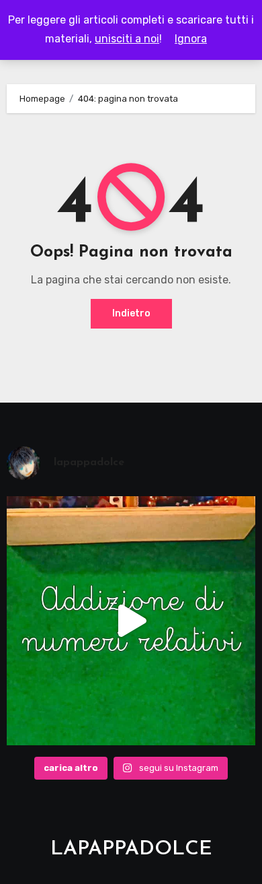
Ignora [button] (191, 38)
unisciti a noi (127, 38)
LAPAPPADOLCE (131, 849)
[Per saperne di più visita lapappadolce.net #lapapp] (131, 621)
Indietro (131, 313)
